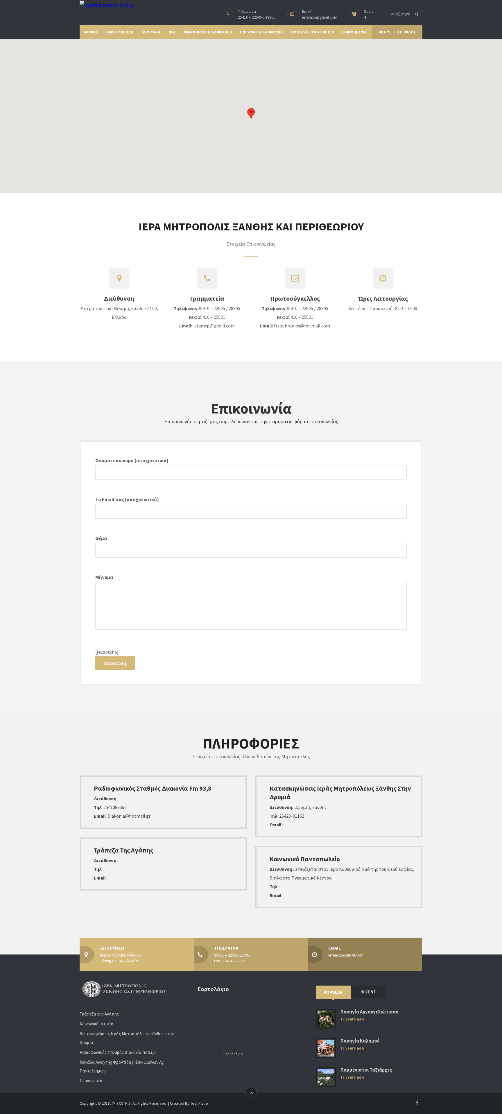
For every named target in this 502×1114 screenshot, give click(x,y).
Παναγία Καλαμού (360, 1041)
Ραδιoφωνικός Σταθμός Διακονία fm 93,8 (117, 1052)
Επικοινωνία (91, 1080)
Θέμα (101, 538)
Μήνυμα (104, 577)
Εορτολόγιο (233, 1053)
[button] (251, 113)
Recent (368, 992)
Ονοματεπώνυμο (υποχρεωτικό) (131, 460)
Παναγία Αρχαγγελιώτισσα (369, 1012)
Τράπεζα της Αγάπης (99, 1014)
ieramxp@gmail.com (319, 17)
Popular (333, 992)
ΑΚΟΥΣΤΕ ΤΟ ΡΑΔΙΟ (397, 32)
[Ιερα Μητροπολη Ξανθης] (107, 4)
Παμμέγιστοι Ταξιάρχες (366, 1070)
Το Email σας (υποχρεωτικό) (127, 499)
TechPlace (199, 1103)
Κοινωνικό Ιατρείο (96, 1024)
